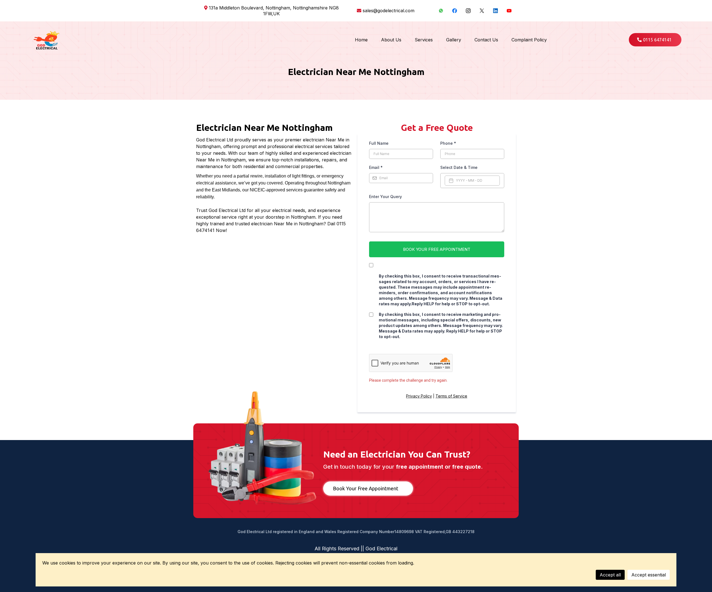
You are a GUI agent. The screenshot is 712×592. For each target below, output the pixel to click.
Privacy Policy (419, 396)
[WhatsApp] (441, 11)
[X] (482, 11)
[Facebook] (454, 11)
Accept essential (648, 575)
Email (376, 167)
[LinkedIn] (495, 11)
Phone (448, 143)
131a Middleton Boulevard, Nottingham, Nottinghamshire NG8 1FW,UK (274, 10)
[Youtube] (509, 11)
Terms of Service (451, 396)
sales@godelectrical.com (388, 10)
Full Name (379, 143)
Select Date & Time (459, 167)
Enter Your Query (385, 196)
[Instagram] (468, 11)
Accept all (610, 575)
